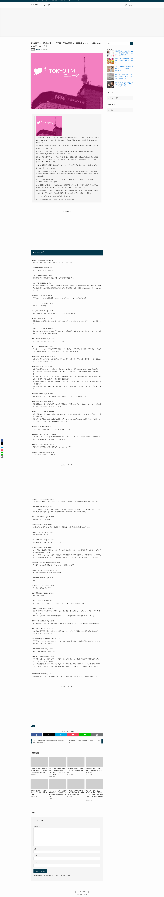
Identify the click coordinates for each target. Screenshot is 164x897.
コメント (36, 826)
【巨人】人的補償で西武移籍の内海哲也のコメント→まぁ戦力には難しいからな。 (124, 68)
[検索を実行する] (131, 43)
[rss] (130, 1)
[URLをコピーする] (97, 734)
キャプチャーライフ (40, 5)
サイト (35, 862)
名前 (34, 849)
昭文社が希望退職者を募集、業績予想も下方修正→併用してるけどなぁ (124, 60)
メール (35, 855)
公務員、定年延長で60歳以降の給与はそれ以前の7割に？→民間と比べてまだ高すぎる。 (124, 84)
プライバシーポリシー (82, 891)
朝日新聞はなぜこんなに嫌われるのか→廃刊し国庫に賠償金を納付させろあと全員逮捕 (124, 53)
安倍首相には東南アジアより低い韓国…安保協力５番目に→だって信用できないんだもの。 (124, 76)
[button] (36, 734)
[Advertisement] (82, 21)
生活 (39, 49)
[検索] (132, 1)
